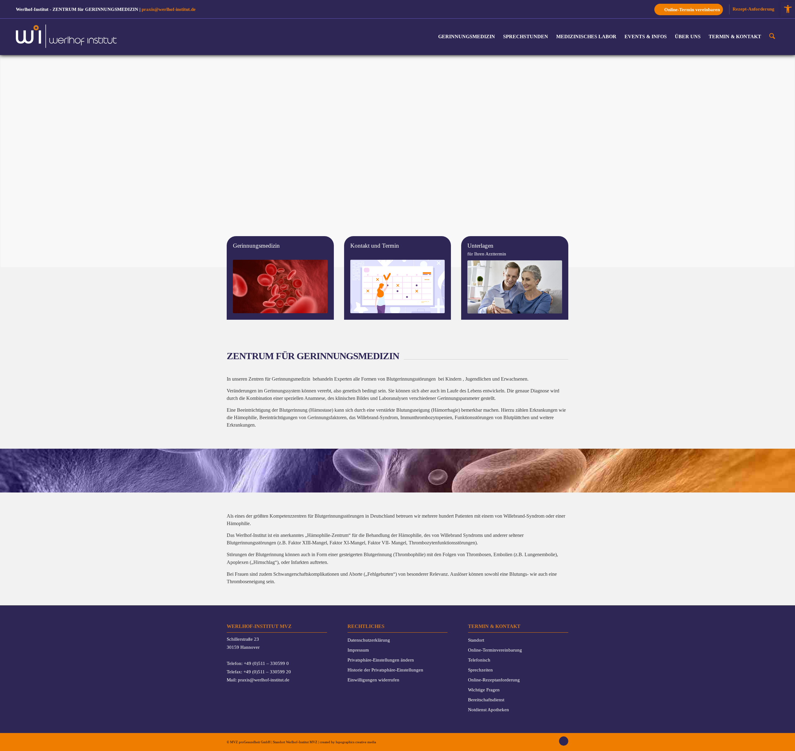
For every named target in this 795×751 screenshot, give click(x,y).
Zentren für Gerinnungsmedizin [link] (279, 379)
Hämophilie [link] (245, 417)
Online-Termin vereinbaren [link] (692, 9)
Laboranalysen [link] (393, 398)
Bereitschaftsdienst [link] (486, 699)
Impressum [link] (358, 650)
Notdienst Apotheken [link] (488, 709)
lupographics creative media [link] (356, 742)
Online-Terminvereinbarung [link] (495, 650)
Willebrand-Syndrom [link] (377, 417)
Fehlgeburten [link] (380, 574)
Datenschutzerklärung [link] (369, 640)
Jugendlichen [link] (478, 379)
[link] (788, 9)
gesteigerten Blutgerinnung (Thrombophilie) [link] (382, 554)
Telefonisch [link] (479, 659)
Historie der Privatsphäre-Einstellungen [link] (385, 669)
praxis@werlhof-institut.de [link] (169, 9)
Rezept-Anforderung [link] (754, 8)
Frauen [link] (241, 574)
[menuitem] (690, 9)
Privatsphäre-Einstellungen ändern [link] (381, 659)
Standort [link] (476, 640)
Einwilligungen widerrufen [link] (373, 679)
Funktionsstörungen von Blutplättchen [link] (492, 417)
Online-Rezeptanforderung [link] (494, 679)
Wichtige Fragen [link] (484, 689)
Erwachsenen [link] (514, 379)
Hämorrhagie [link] (445, 410)
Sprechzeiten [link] (480, 669)
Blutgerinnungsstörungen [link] (411, 379)
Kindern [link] (453, 379)
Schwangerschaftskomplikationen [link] (306, 574)
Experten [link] (343, 379)
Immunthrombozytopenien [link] (426, 417)
